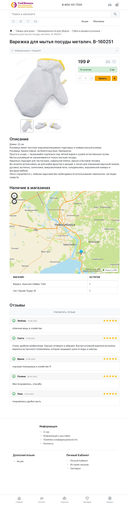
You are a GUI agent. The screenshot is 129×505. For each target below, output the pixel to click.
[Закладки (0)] (28, 21)
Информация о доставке (56, 435)
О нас (46, 431)
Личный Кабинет (79, 460)
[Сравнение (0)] (35, 21)
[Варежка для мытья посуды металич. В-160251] (41, 88)
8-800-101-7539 (72, 4)
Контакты (48, 443)
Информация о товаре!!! (28, 50)
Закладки (75, 468)
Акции (84, 21)
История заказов (79, 464)
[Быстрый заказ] (114, 78)
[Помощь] (13, 21)
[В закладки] (114, 61)
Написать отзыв (64, 312)
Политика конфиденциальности (60, 439)
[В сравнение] (108, 61)
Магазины (98, 21)
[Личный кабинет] (21, 21)
